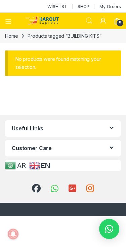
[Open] (10, 21)
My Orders (110, 6)
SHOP (83, 6)
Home (11, 36)
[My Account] (103, 21)
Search (89, 20)
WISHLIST (57, 6)
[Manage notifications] (13, 234)
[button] (109, 229)
